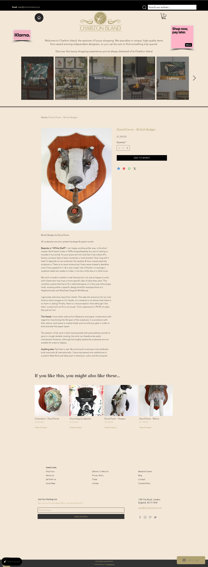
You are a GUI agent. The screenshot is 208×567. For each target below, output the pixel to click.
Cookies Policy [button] (144, 483)
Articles (95, 483)
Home (44, 117)
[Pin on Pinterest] (124, 168)
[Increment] (127, 148)
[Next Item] (194, 78)
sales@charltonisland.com (29, 7)
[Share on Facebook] (118, 168)
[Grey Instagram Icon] (145, 517)
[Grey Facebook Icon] (140, 517)
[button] (163, 16)
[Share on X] (134, 168)
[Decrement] (119, 148)
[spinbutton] (123, 148)
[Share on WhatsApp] (129, 168)
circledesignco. (110, 564)
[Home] (39, 17)
